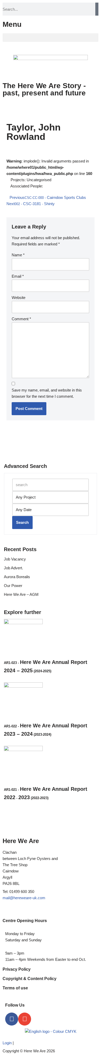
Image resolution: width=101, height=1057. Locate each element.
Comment (21, 319)
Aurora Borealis (17, 577)
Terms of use (15, 988)
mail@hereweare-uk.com (24, 898)
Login (7, 1043)
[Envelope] (24, 1019)
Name (18, 255)
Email (18, 276)
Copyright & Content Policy (29, 978)
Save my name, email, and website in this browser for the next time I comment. (47, 393)
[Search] (96, 9)
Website (18, 297)
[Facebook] (11, 1019)
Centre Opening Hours (25, 920)
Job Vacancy (15, 559)
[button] (50, 37)
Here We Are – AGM (21, 594)
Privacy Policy (17, 969)
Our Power (13, 585)
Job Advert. (13, 568)
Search (22, 522)
